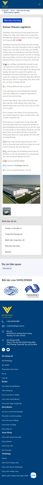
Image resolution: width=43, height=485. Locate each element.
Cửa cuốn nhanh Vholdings (12, 467)
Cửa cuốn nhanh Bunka (11, 399)
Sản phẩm (5, 365)
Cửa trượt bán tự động (10, 395)
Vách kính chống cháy (10, 463)
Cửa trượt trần (7, 446)
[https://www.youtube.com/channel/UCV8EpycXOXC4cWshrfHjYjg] (8, 349)
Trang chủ (5, 10)
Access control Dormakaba (12, 412)
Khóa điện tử (7, 429)
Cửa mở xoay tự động (10, 420)
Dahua (4, 458)
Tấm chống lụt (7, 390)
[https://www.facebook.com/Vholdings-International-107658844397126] (4, 349)
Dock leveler (6, 450)
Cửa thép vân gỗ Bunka (11, 386)
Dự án (13, 10)
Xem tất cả (7, 268)
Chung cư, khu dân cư (13, 228)
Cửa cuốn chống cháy (10, 471)
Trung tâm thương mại (13, 234)
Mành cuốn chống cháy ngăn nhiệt (15, 476)
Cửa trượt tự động (9, 425)
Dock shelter (7, 441)
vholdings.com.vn (21, 165)
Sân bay (8, 252)
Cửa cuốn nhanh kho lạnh (11, 437)
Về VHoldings (7, 361)
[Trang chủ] (7, 312)
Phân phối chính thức (10, 369)
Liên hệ (4, 378)
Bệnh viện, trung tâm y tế (14, 240)
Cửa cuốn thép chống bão (12, 403)
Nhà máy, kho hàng (23, 10)
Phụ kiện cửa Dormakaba (11, 416)
